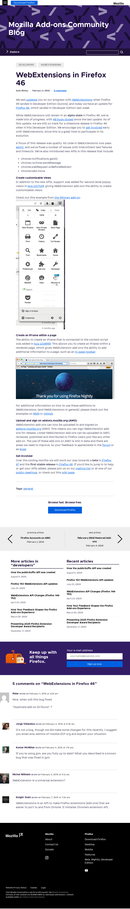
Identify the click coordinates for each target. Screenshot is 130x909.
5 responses (60, 90)
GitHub (48, 413)
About (48, 839)
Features (90, 854)
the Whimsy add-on (67, 197)
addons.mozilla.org (28, 428)
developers (26, 64)
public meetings (26, 472)
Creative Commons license (32, 897)
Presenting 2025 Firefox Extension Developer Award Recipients (31, 625)
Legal (43, 888)
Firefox (89, 834)
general (28, 488)
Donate (49, 849)
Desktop (90, 844)
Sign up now (94, 664)
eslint (20, 147)
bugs (23, 449)
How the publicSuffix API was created (33, 572)
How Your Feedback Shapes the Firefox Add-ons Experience (34, 611)
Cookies (33, 888)
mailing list (83, 468)
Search (121, 52)
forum (106, 445)
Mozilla (119, 3)
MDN (36, 413)
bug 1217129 (36, 186)
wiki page (68, 472)
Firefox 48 (66, 464)
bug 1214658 (42, 343)
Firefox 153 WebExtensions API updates (34, 584)
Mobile (89, 849)
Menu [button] (5, 2)
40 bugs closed (63, 119)
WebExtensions (81, 99)
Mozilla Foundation (60, 892)
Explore (14, 52)
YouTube (86, 870)
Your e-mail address (80, 650)
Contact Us (51, 844)
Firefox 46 (22, 108)
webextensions (51, 64)
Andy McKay (22, 90)
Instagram (46, 857)
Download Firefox (24, 2)
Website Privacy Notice (16, 888)
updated (31, 99)
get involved (94, 127)
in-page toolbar (85, 351)
